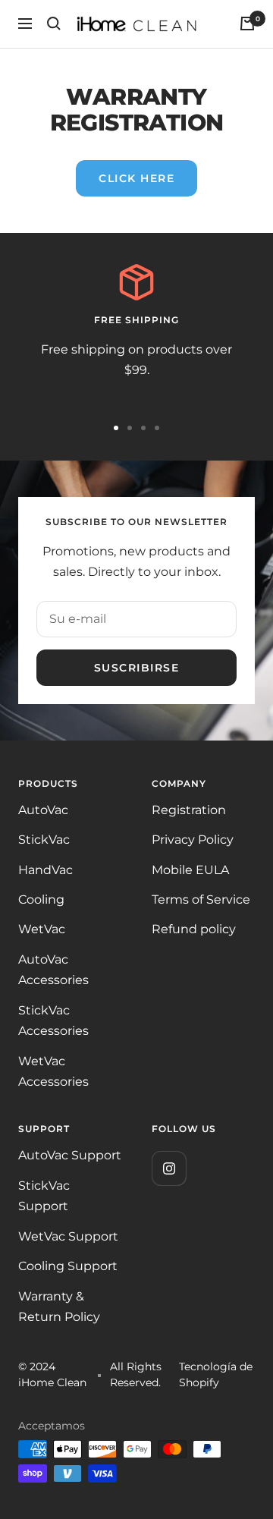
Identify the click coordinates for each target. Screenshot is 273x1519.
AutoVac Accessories (53, 969)
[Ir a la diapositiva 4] (157, 428)
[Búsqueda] (54, 23)
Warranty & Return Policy (59, 1306)
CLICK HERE (136, 178)
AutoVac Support (69, 1155)
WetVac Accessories (53, 1071)
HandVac (45, 870)
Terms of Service (201, 899)
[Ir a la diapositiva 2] (129, 428)
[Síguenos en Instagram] (169, 1168)
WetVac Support (68, 1236)
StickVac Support (44, 1195)
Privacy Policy (193, 839)
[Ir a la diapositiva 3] (143, 428)
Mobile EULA (190, 870)
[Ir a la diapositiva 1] (116, 428)
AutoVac (43, 810)
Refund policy (194, 929)
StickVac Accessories (53, 1020)
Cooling (41, 899)
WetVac (41, 929)
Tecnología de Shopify (216, 1374)
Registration (189, 810)
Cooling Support (68, 1266)
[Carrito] (247, 23)
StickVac (44, 839)
